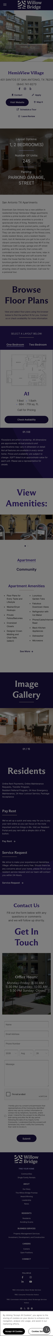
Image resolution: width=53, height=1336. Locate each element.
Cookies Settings (39, 1331)
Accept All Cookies (14, 1331)
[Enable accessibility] (46, 1329)
